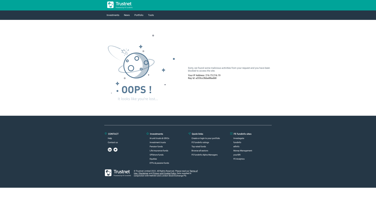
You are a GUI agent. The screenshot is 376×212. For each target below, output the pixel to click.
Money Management (242, 150)
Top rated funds (199, 146)
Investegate (238, 138)
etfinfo (236, 146)
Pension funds (156, 146)
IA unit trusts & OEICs (159, 138)
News (127, 15)
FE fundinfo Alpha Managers (205, 155)
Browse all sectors (200, 150)
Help (110, 138)
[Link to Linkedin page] (111, 149)
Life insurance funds (159, 150)
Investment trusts (158, 142)
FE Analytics (239, 159)
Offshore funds (156, 155)
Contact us (113, 142)
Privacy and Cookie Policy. (165, 173)
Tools (151, 15)
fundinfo (237, 142)
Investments (113, 15)
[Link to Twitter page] (116, 149)
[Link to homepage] (118, 9)
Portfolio (138, 15)
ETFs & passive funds (159, 163)
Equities (153, 159)
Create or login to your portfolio (206, 138)
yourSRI (237, 155)
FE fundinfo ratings (200, 142)
